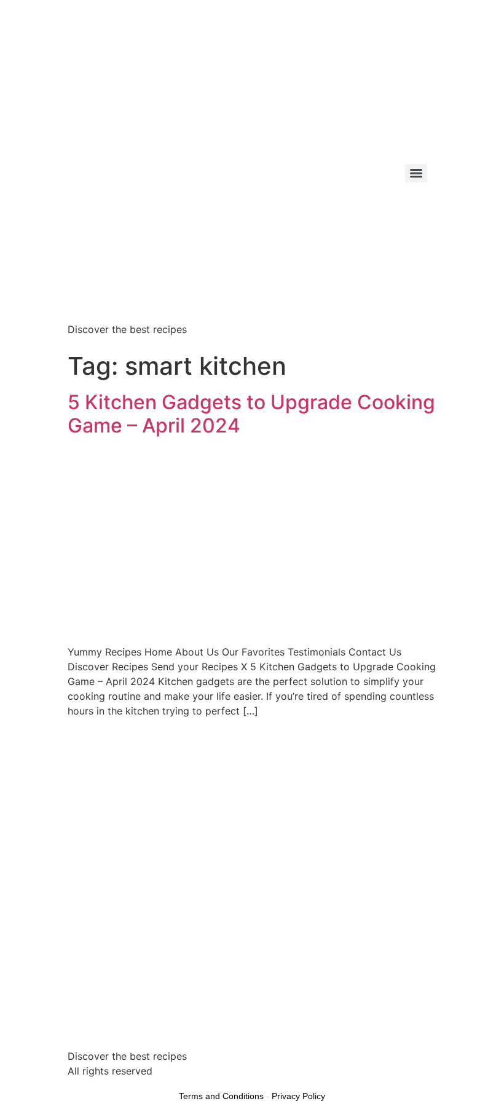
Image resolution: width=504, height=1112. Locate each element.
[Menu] (416, 173)
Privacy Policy (298, 1096)
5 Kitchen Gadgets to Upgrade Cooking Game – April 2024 (251, 413)
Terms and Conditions (221, 1096)
